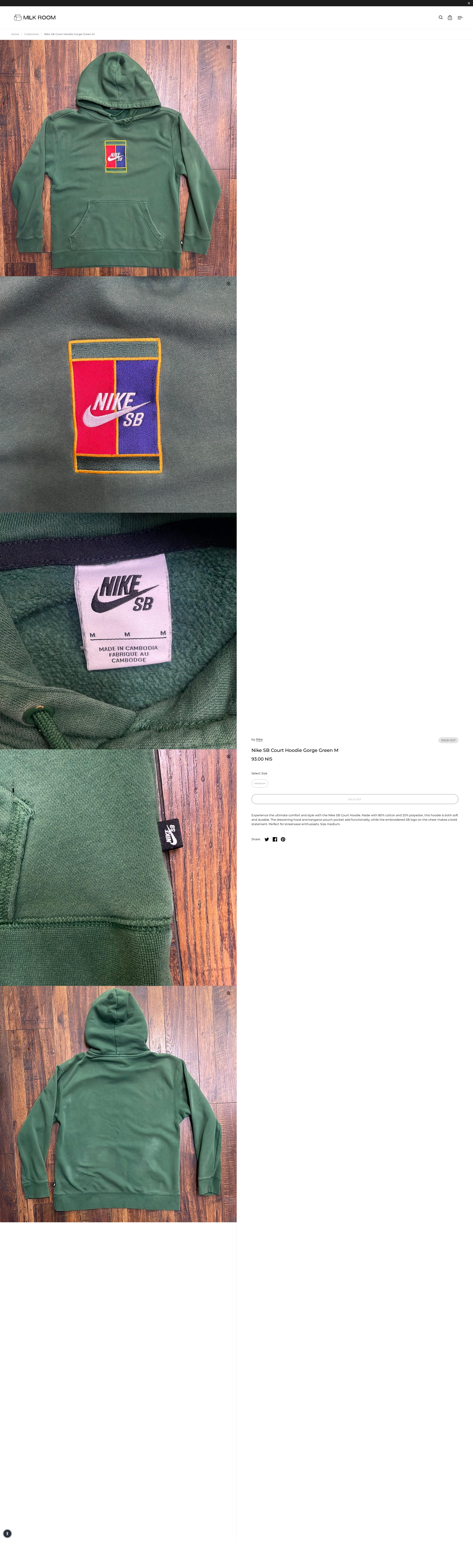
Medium (259, 783)
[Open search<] (441, 17)
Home (15, 34)
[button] (7, 1533)
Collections (31, 34)
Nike (259, 739)
